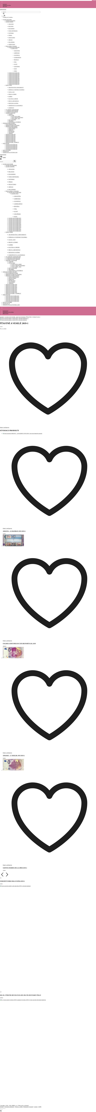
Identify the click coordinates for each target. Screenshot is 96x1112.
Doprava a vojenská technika (16, 89)
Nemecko (10, 129)
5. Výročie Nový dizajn (12, 111)
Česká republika (12, 30)
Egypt (15, 64)
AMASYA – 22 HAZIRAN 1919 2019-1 (14, 531)
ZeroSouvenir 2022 (10, 138)
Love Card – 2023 (15, 118)
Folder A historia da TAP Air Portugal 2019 (19, 643)
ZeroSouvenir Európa (11, 126)
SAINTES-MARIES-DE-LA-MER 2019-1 (15, 868)
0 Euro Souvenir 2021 (13, 77)
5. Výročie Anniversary (12, 110)
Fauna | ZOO (11, 92)
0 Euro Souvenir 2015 (13, 84)
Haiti (15, 68)
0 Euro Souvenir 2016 (13, 83)
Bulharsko (11, 28)
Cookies (35, 1106)
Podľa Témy (9, 85)
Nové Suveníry (7, 150)
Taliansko (11, 132)
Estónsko (11, 33)
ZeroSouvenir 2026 (10, 134)
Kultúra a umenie (13, 98)
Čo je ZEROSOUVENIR (11, 124)
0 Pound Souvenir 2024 (11, 145)
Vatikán (10, 133)
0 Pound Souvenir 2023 (11, 146)
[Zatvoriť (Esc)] (4, 1108)
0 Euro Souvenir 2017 (13, 81)
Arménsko (17, 53)
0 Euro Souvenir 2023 (13, 75)
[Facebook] (3, 1)
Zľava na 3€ (6, 151)
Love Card (11, 115)
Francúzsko (11, 37)
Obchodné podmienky (9, 1106)
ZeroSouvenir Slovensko (12, 125)
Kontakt (5, 4)
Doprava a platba (7, 5)
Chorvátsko (11, 44)
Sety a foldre (12, 119)
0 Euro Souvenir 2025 (13, 72)
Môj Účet (5, 6)
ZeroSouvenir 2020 (10, 141)
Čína (15, 62)
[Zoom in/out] (0, 1108)
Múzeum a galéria (13, 103)
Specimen (10, 120)
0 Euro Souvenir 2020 (13, 78)
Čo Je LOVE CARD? (15, 116)
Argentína (17, 50)
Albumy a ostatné (10, 113)
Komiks (10, 96)
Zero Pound (6, 143)
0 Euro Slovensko (10, 20)
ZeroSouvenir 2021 (10, 140)
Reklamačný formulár (28, 1106)
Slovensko (22, 317)
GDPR (39, 1106)
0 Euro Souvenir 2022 (13, 76)
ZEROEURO (3, 9)
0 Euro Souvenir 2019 (13, 79)
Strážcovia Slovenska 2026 (10, 152)
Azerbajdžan (17, 57)
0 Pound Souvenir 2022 (11, 148)
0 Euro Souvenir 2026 (13, 47)
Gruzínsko (17, 66)
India (15, 71)
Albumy (10, 114)
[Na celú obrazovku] (2, 1108)
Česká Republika (12, 127)
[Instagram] (3, 2)
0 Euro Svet (14, 48)
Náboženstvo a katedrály (15, 105)
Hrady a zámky (12, 94)
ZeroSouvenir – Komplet (12, 142)
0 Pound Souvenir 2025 (11, 144)
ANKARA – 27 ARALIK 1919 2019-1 (14, 755)
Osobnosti (11, 107)
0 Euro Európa (9, 21)
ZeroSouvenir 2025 (10, 135)
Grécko (10, 39)
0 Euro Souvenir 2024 (13, 74)
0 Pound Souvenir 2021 (11, 149)
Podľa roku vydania (11, 46)
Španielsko (11, 131)
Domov (2, 317)
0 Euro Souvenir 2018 (13, 80)
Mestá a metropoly (13, 101)
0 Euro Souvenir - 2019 (11, 317)
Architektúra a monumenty (16, 87)
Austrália (17, 55)
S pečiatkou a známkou (14, 122)
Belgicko (10, 26)
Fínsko (10, 35)
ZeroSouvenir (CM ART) (9, 123)
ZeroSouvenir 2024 (10, 136)
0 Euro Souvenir (7, 19)
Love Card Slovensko (17, 117)
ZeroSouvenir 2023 (10, 137)
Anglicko (11, 24)
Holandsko (11, 42)
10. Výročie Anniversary (12, 109)
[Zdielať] (3, 1108)
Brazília (16, 59)
